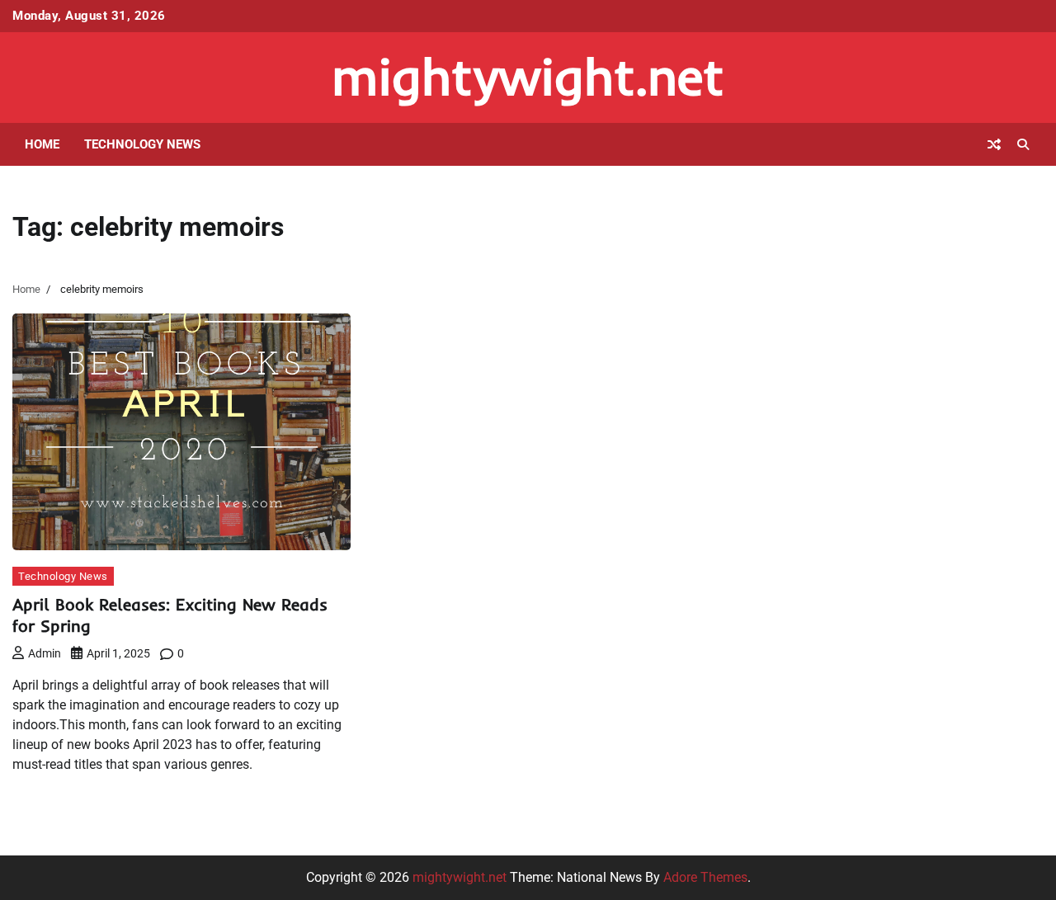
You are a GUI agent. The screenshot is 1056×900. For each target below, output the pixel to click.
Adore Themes (705, 877)
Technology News (142, 144)
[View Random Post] (994, 144)
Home (42, 144)
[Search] (1023, 144)
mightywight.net (528, 76)
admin (44, 653)
